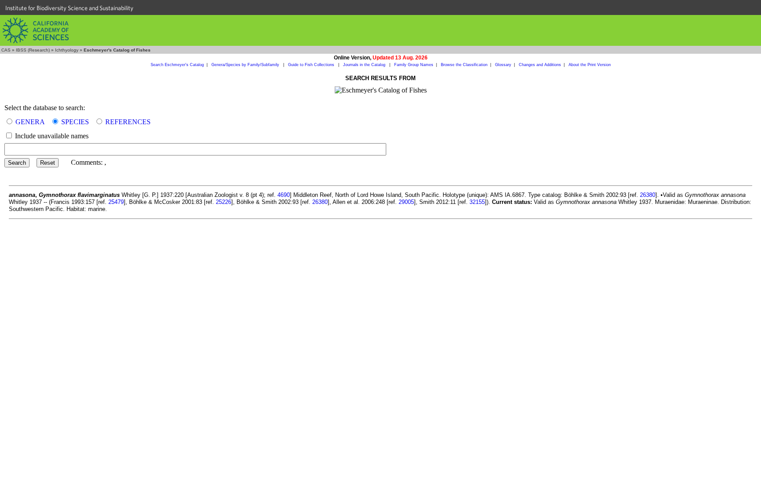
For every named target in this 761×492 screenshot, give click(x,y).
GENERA (30, 122)
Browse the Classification (464, 65)
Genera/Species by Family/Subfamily (246, 65)
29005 (406, 202)
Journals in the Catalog (365, 65)
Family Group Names (413, 65)
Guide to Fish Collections (312, 65)
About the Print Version (590, 65)
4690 (283, 195)
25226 (223, 202)
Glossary (503, 65)
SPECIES (75, 122)
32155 (477, 202)
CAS (6, 50)
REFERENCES (128, 122)
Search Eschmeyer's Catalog (177, 65)
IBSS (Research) (33, 50)
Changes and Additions (540, 65)
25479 (116, 202)
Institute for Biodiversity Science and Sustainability (69, 7)
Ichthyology (66, 50)
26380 (647, 195)
